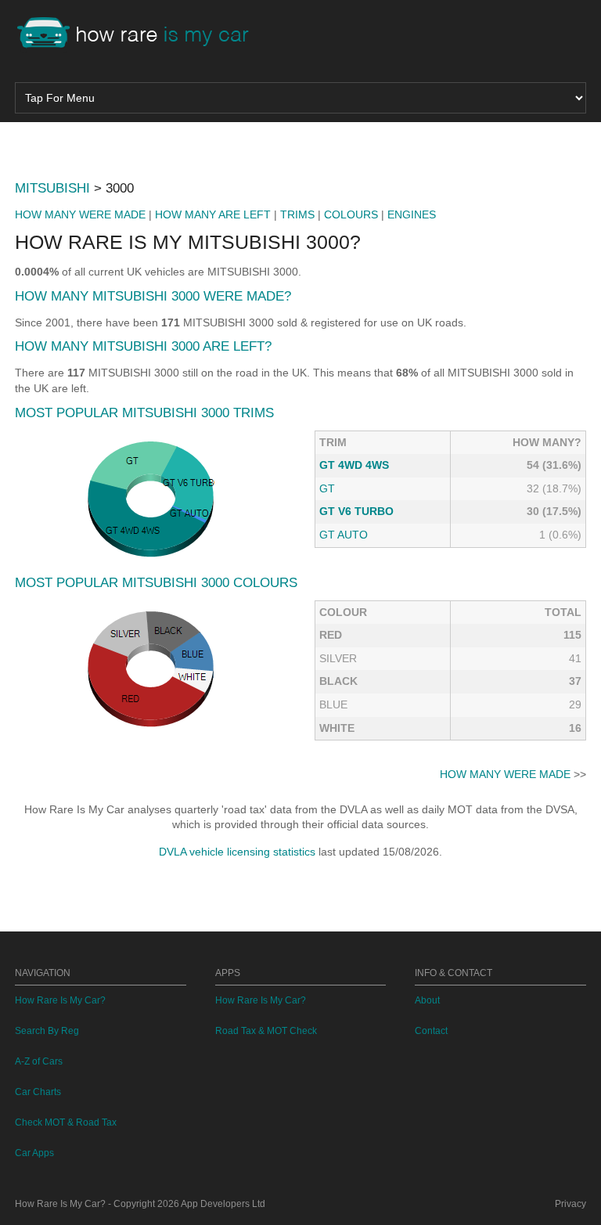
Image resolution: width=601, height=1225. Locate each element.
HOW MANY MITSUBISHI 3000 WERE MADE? (153, 296)
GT (327, 488)
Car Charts (38, 1091)
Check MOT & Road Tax (66, 1122)
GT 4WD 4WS (354, 465)
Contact (431, 1030)
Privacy (570, 1203)
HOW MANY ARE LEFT (213, 214)
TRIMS (297, 214)
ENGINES (411, 214)
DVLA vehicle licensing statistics (237, 851)
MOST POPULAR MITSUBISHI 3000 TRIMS (144, 412)
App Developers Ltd (223, 1203)
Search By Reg (47, 1030)
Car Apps (34, 1153)
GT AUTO (343, 534)
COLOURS (351, 214)
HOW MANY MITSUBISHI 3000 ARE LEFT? (143, 346)
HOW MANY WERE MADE (80, 214)
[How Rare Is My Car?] (140, 34)
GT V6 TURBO (356, 511)
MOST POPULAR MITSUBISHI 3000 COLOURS (156, 582)
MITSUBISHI (52, 188)
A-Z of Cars (39, 1061)
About (427, 1000)
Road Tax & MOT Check (266, 1030)
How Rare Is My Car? (60, 1000)
